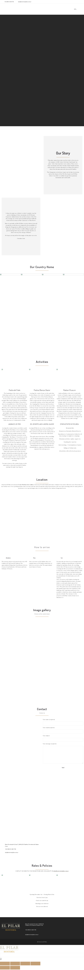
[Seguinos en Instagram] (67, 925)
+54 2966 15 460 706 (9, 1)
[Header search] (80, 9)
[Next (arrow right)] (15, 968)
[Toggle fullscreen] (25, 963)
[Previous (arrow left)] (5, 968)
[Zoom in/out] (35, 963)
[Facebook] (69, 2)
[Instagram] (72, 2)
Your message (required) (49, 744)
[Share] (15, 963)
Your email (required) (48, 727)
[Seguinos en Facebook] (61, 925)
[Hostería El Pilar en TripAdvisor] (73, 925)
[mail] (76, 2)
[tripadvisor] (80, 2)
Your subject (46, 735)
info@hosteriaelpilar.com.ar (24, 1)
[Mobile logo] (9, 952)
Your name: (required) (49, 719)
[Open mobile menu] (75, 9)
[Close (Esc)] (5, 963)
